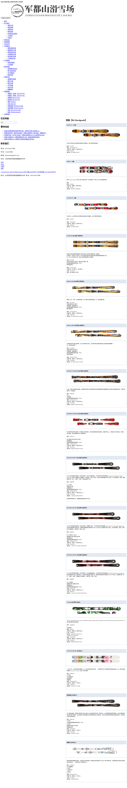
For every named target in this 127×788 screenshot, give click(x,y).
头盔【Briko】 (12, 104)
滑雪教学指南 (12, 79)
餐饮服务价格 (12, 52)
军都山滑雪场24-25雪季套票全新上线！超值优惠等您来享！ (22, 137)
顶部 (2, 168)
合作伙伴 (7, 44)
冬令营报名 (11, 73)
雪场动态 (7, 40)
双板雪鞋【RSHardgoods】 (16, 108)
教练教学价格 (12, 50)
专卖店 (10, 38)
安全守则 (10, 87)
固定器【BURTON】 (14, 99)
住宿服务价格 (12, 54)
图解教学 (10, 89)
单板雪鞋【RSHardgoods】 (16, 106)
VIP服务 (10, 35)
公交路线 (10, 64)
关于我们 (7, 23)
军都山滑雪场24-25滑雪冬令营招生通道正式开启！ (19, 139)
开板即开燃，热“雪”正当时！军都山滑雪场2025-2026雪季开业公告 (24, 135)
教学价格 (10, 83)
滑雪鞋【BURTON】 (14, 97)
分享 (2, 162)
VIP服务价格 (11, 58)
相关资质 (10, 75)
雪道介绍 (10, 25)
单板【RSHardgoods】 (14, 112)
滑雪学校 (10, 29)
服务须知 (7, 66)
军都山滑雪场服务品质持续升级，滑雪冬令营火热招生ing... (22, 131)
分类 (2, 166)
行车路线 (7, 60)
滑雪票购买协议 (12, 69)
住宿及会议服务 (12, 33)
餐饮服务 (10, 31)
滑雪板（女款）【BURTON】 (16, 93)
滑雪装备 (7, 91)
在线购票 (7, 114)
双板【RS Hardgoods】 (14, 110)
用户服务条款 (12, 71)
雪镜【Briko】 (12, 102)
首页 (5, 21)
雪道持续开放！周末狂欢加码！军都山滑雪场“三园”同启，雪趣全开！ (25, 133)
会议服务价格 (12, 56)
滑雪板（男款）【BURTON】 (16, 95)
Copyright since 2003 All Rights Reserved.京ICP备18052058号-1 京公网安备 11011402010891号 (28, 172)
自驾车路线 (11, 62)
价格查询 (7, 46)
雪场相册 (7, 42)
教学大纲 (10, 81)
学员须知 (10, 85)
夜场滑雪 (10, 27)
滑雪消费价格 (12, 48)
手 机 (2, 164)
